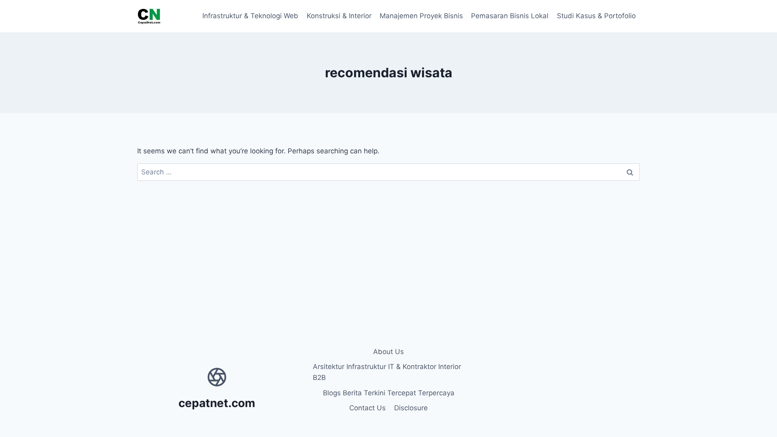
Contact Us (367, 408)
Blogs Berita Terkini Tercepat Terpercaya (388, 393)
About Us (388, 352)
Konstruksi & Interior (339, 16)
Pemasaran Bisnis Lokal (509, 16)
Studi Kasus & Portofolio (596, 16)
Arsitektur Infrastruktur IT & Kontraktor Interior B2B (387, 372)
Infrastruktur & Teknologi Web (250, 16)
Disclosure (411, 408)
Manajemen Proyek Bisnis (421, 16)
